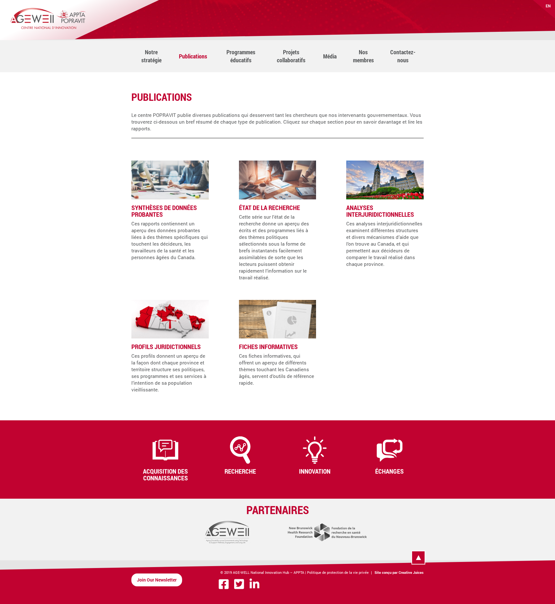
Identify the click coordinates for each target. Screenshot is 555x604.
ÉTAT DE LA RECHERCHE (269, 207)
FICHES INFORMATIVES (268, 346)
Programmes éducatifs (240, 56)
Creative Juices (411, 572)
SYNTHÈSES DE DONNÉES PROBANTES (164, 210)
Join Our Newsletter (157, 580)
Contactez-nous (403, 56)
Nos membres (363, 56)
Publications (193, 56)
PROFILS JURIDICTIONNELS (166, 346)
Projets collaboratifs (291, 56)
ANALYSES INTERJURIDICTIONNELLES (380, 210)
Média (330, 56)
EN (548, 5)
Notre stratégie (151, 56)
